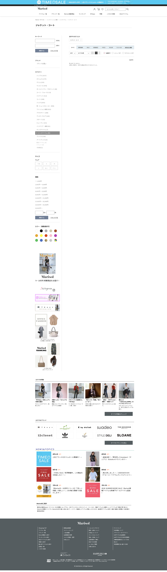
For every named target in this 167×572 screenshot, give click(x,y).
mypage (94, 9)
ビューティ (42, 123)
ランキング (82, 14)
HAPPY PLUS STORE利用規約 (121, 537)
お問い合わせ (92, 546)
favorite (102, 9)
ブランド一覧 (55, 14)
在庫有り (108, 53)
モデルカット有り (129, 53)
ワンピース (42, 86)
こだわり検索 (111, 14)
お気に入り (67, 539)
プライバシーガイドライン (121, 532)
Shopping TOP (43, 528)
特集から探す (42, 542)
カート (98, 9)
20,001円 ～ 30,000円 (41, 205)
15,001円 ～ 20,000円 (41, 201)
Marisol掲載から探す (44, 535)
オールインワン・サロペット (47, 89)
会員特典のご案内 (93, 539)
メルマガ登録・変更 (69, 537)
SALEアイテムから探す (44, 539)
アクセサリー (42, 113)
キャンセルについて (94, 535)
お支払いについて (93, 532)
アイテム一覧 (43, 14)
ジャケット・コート (74, 40)
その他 (40, 147)
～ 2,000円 (38, 181)
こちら (96, 561)
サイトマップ (117, 528)
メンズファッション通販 (52, 19)
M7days (92, 14)
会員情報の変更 (68, 535)
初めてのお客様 (93, 542)
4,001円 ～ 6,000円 (41, 188)
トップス (41, 76)
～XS (38, 164)
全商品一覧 (41, 546)
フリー (54, 168)
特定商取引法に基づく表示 (121, 544)
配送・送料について (94, 530)
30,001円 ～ (38, 208)
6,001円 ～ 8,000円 (41, 191)
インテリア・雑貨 (43, 126)
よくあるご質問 (93, 544)
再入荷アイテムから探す (45, 544)
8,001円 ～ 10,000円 (41, 195)
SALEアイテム (124, 14)
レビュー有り (117, 53)
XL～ (46, 168)
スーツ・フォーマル (44, 92)
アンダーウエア (43, 116)
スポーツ (41, 119)
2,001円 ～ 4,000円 (41, 184)
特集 (101, 14)
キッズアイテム (42, 130)
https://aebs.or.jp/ (103, 561)
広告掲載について (118, 530)
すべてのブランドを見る (119, 443)
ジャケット (42, 96)
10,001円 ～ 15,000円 (41, 198)
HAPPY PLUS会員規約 (119, 535)
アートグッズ (42, 140)
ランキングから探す (44, 537)
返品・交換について (94, 537)
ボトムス (41, 79)
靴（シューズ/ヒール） (45, 106)
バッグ (41, 103)
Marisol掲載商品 (69, 14)
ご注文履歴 (67, 532)
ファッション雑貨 (44, 109)
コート (40, 99)
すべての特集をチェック (119, 414)
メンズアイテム (62, 19)
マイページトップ (68, 530)
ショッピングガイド (94, 528)
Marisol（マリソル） (40, 19)
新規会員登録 (67, 528)
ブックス (41, 136)
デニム (40, 82)
